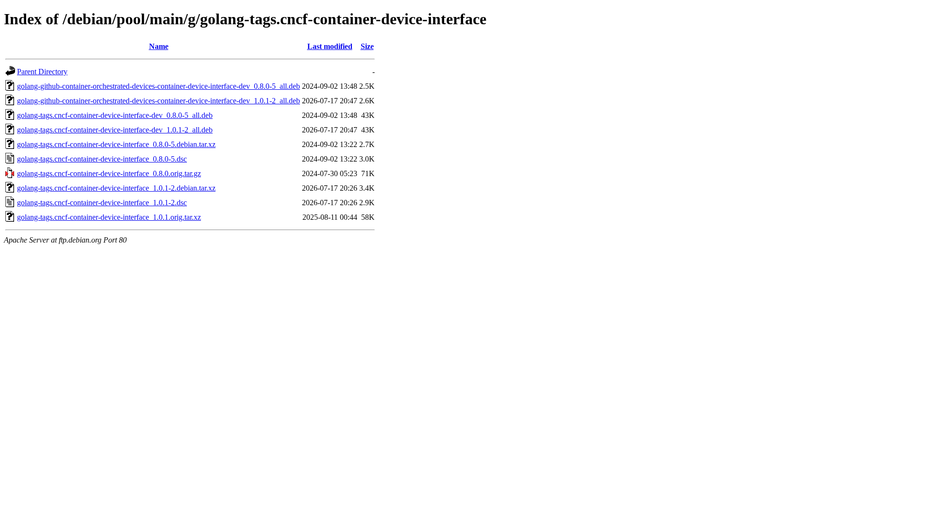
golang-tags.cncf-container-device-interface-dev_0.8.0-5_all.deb (115, 115)
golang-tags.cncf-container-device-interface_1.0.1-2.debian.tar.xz (116, 188)
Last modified (329, 46)
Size (367, 46)
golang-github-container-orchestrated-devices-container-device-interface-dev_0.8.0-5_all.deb (158, 86)
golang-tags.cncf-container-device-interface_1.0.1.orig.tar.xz (109, 217)
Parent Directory (42, 71)
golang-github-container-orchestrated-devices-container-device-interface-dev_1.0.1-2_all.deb (158, 101)
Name (158, 46)
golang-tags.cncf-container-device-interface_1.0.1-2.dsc (102, 202)
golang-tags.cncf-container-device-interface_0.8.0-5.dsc (102, 159)
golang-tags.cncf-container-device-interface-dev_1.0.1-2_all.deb (115, 130)
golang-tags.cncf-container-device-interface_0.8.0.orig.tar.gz (109, 173)
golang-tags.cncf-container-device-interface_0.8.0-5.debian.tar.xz (116, 144)
